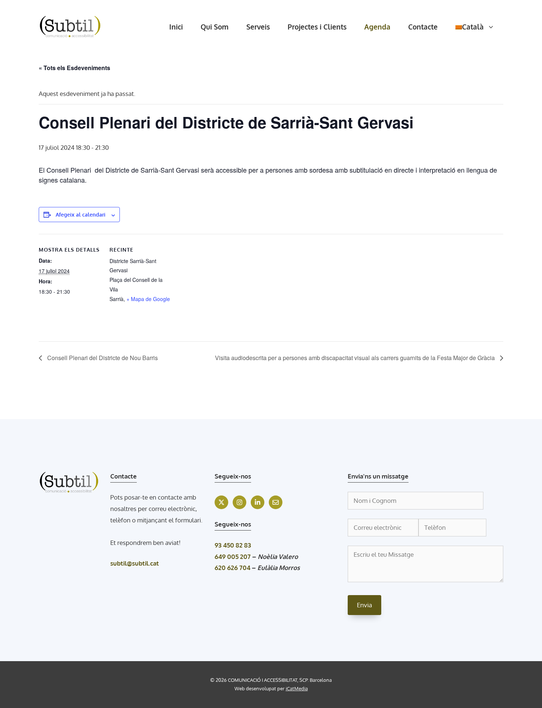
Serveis (258, 26)
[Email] (275, 502)
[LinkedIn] (257, 502)
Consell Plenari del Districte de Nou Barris (102, 357)
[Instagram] (239, 502)
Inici (176, 26)
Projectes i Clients (317, 26)
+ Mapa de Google (148, 299)
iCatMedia (297, 688)
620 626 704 (232, 567)
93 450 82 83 (233, 545)
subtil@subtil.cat (134, 563)
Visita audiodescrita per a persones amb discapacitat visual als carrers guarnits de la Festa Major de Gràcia (355, 357)
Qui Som (215, 26)
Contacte (423, 26)
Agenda (377, 26)
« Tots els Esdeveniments (74, 67)
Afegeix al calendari (80, 214)
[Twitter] (221, 502)
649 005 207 (233, 556)
